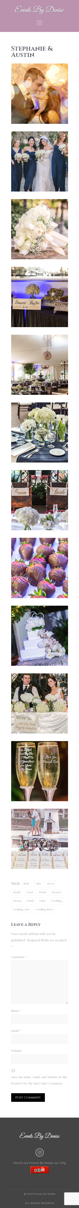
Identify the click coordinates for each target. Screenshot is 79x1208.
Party (43, 901)
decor (50, 884)
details (17, 892)
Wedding (56, 901)
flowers (56, 892)
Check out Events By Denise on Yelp (39, 1163)
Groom (17, 901)
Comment (19, 957)
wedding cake (21, 910)
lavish (30, 901)
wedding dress (44, 910)
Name (16, 1011)
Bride (26, 884)
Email (16, 1031)
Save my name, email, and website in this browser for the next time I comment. (39, 1080)
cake (38, 884)
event (30, 892)
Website (16, 1051)
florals (42, 892)
